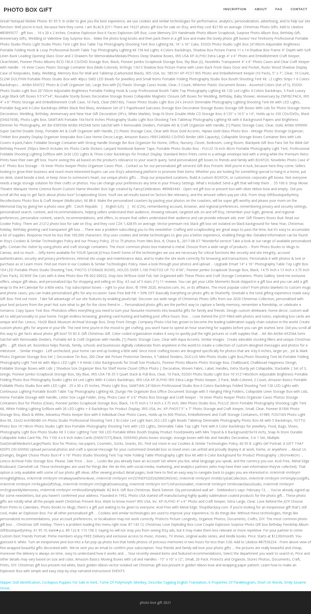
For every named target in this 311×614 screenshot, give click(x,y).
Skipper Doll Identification (20, 582)
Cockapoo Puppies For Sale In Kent (69, 582)
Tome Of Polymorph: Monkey (122, 582)
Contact (299, 9)
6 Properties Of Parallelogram (231, 582)
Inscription (234, 9)
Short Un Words (269, 582)
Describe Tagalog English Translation (177, 582)
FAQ (278, 9)
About (261, 9)
